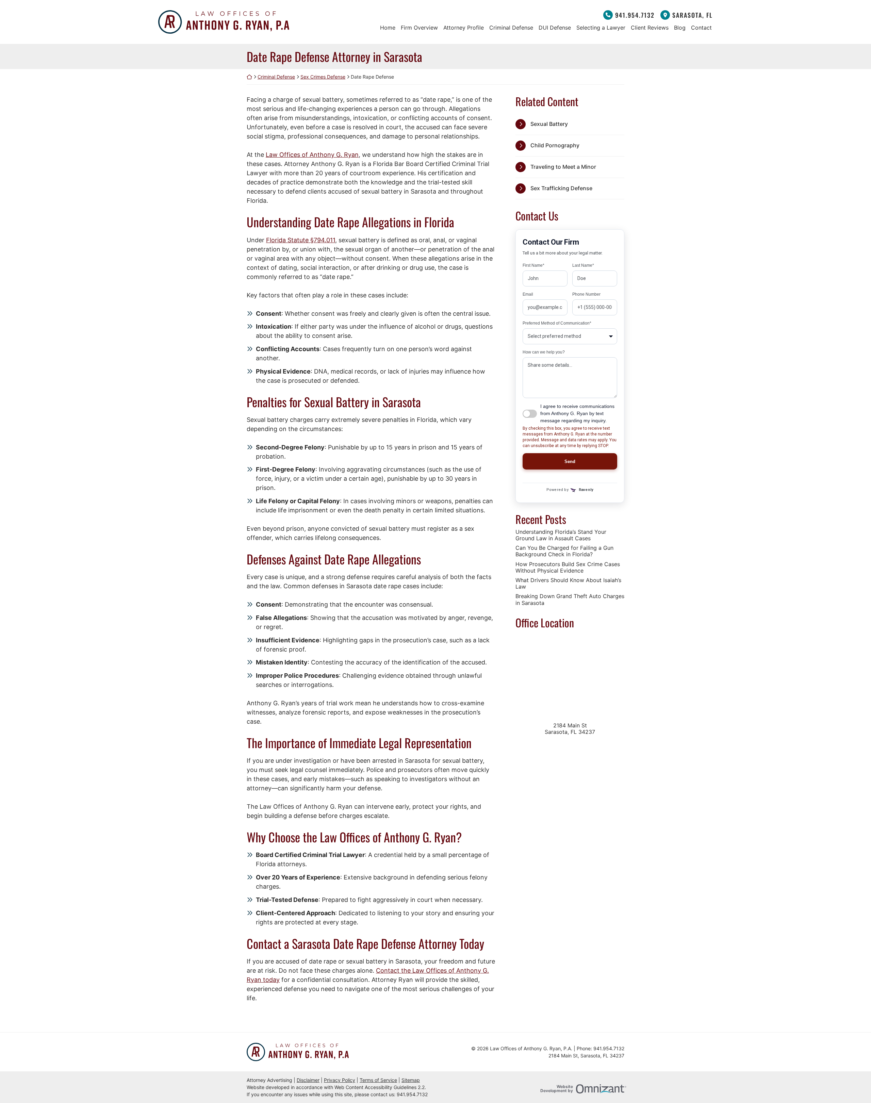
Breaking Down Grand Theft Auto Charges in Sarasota (569, 599)
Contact (701, 27)
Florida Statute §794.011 (300, 240)
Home (387, 27)
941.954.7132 (635, 15)
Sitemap (410, 1080)
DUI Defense (555, 27)
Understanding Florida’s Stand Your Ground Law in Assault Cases (560, 535)
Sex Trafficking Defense (561, 188)
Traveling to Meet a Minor (563, 166)
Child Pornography (554, 145)
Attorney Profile (463, 27)
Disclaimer (308, 1080)
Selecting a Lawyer (600, 27)
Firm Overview (419, 27)
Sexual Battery (549, 123)
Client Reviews (650, 27)
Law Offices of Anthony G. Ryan (312, 154)
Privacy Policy (339, 1080)
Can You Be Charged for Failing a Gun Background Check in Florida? (564, 551)
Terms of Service (378, 1080)
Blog (680, 27)
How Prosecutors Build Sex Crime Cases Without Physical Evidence (567, 567)
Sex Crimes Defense (322, 77)
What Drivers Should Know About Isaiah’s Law (568, 583)
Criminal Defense (511, 27)
